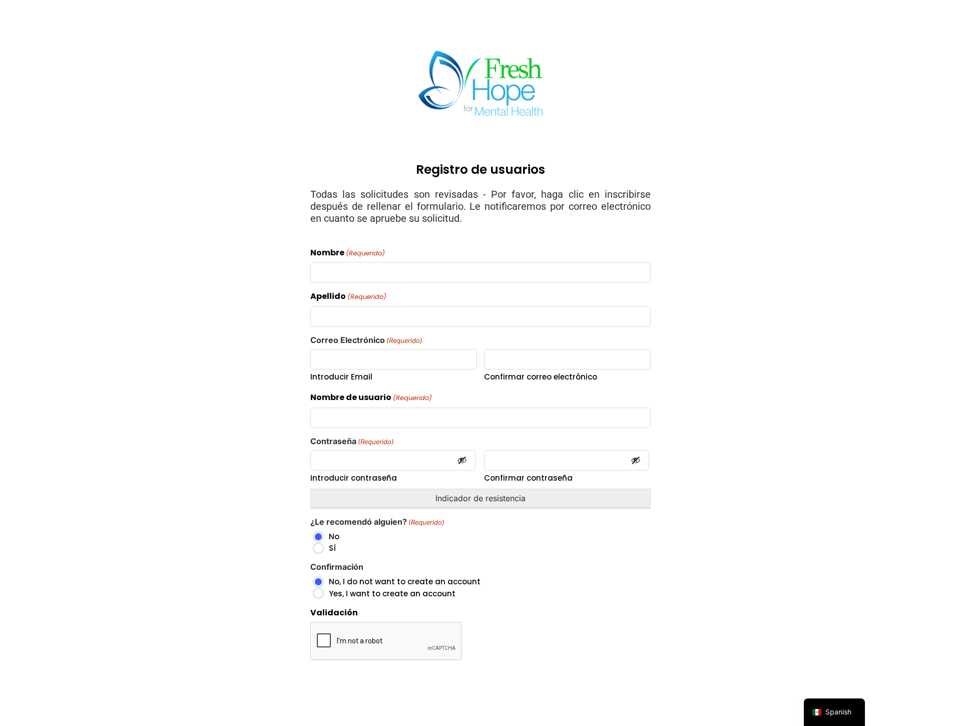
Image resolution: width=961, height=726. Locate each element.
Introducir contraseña (353, 478)
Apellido (348, 296)
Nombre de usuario (371, 398)
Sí (332, 548)
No (334, 536)
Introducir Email (341, 377)
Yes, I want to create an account (392, 593)
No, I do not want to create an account (404, 581)
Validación (334, 613)
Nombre (347, 253)
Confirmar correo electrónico (540, 377)
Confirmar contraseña (528, 478)
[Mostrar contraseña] (462, 460)
